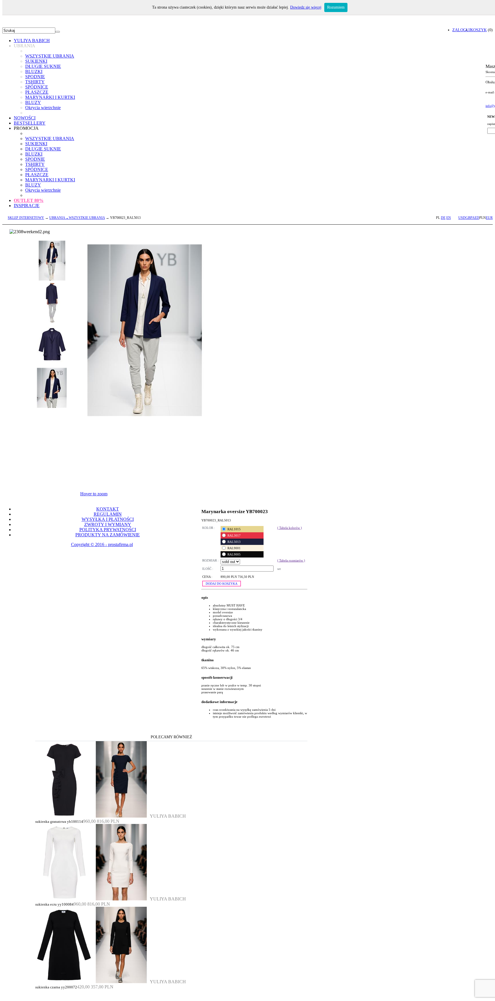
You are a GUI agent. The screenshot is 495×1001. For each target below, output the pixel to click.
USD (461, 218)
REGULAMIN (108, 514)
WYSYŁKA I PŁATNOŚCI (108, 519)
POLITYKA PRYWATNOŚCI (107, 529)
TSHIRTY (35, 81)
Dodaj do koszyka (221, 583)
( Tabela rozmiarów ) (291, 560)
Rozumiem (336, 7)
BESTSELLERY (30, 123)
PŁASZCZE (36, 92)
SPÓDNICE (36, 87)
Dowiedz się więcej (305, 7)
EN (448, 218)
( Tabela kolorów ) (289, 527)
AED (475, 218)
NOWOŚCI (25, 117)
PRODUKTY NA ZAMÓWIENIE (107, 534)
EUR (489, 218)
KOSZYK (478, 30)
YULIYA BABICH (32, 40)
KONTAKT (107, 509)
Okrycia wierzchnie (43, 107)
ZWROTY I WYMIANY (107, 524)
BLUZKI (33, 71)
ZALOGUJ (461, 30)
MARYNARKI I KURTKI (50, 97)
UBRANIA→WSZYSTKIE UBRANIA (77, 218)
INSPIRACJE (27, 205)
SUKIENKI (36, 61)
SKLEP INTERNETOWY (26, 218)
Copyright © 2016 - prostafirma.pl (102, 544)
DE (443, 218)
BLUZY (33, 102)
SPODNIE (35, 76)
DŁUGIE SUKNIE (43, 66)
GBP (468, 218)
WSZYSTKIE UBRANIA (49, 56)
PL (438, 218)
